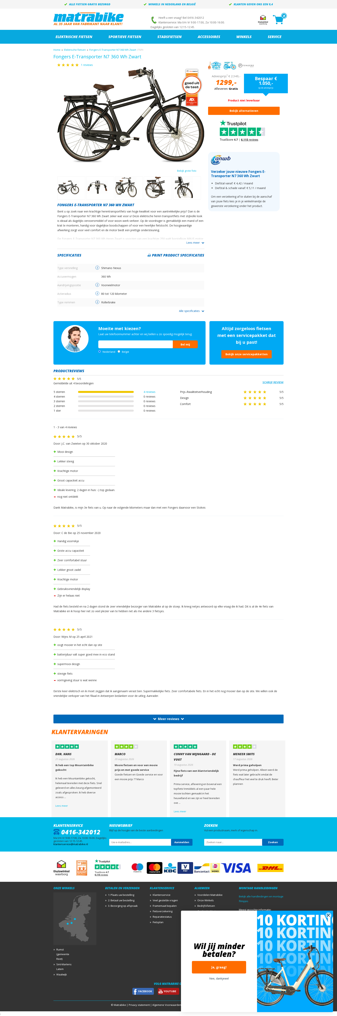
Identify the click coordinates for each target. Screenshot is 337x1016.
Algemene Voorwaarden (166, 1005)
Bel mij (185, 344)
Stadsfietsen (169, 36)
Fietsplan (158, 922)
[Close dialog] (328, 915)
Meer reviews (168, 719)
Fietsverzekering (162, 911)
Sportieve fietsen (124, 36)
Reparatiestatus (162, 916)
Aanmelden (181, 842)
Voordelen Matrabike (210, 895)
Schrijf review (273, 382)
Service (274, 36)
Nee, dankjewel (219, 978)
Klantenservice (161, 895)
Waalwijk (61, 974)
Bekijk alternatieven (244, 111)
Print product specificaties (178, 255)
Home (56, 50)
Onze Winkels (205, 900)
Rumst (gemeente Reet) (62, 954)
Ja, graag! (219, 967)
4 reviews (149, 392)
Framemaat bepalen (165, 906)
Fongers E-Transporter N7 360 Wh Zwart (112, 50)
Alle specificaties (189, 311)
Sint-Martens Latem (64, 967)
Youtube (170, 991)
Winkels (244, 36)
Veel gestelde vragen (165, 900)
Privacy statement (139, 1005)
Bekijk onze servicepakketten (246, 354)
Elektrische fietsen (75, 50)
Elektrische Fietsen (74, 36)
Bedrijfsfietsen (206, 906)
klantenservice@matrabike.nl (70, 844)
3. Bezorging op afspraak (123, 906)
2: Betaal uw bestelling (121, 900)
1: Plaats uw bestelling (121, 895)
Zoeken (273, 842)
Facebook (145, 991)
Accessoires (209, 36)
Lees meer (193, 242)
